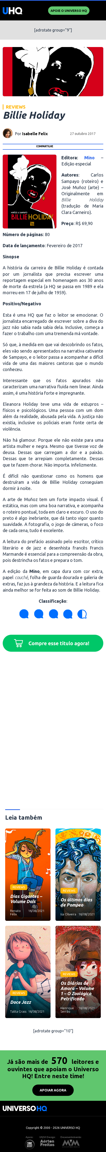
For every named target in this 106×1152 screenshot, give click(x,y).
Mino (89, 157)
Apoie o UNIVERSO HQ (69, 10)
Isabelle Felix (35, 133)
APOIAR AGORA (53, 1090)
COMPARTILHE (44, 146)
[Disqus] (53, 732)
